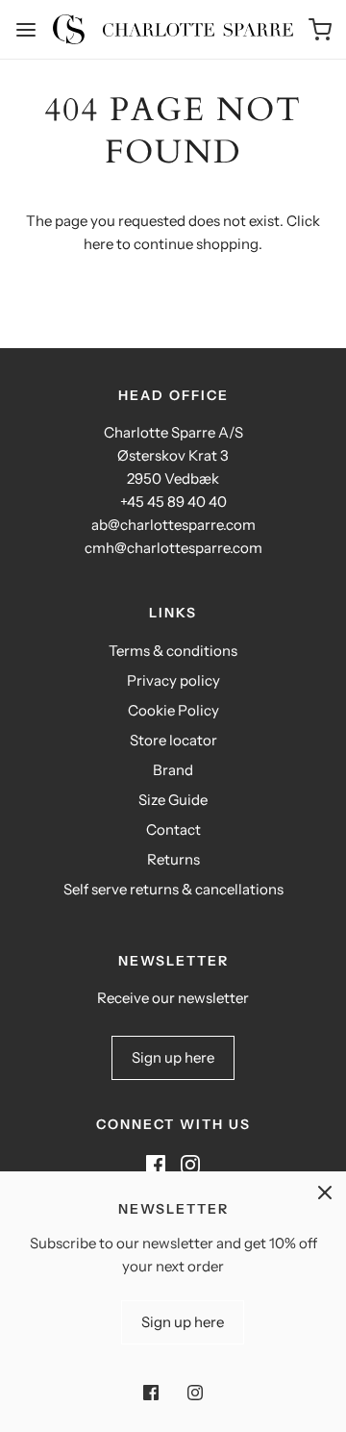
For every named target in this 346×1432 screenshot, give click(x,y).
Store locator (173, 740)
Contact (173, 829)
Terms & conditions (173, 650)
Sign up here (173, 1057)
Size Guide (173, 800)
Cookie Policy (173, 710)
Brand (173, 770)
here (98, 244)
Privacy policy (173, 680)
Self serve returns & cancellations (173, 889)
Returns (173, 859)
